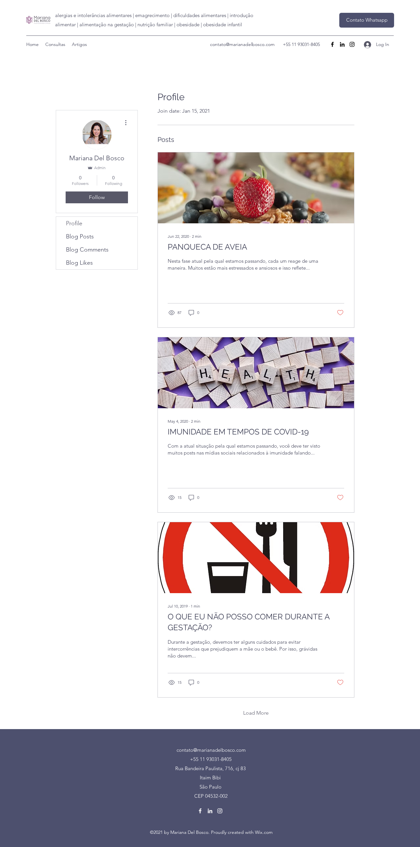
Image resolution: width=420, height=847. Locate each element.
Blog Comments (87, 249)
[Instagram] (352, 44)
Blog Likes (79, 262)
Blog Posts (80, 236)
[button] (366, 20)
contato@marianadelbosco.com (242, 44)
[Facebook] (332, 44)
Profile (74, 223)
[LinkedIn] (342, 44)
